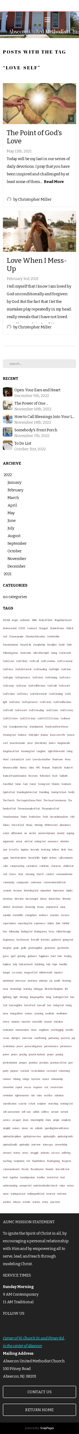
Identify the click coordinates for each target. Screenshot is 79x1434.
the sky (25, 1169)
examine (54, 915)
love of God (29, 1005)
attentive (64, 841)
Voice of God (18, 825)
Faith (69, 644)
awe (5, 849)
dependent (45, 890)
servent (64, 1112)
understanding (10, 1185)
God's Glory (21, 661)
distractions (54, 898)
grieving (21, 956)
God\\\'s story (66, 710)
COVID (21, 628)
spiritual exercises (32, 1136)
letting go (38, 989)
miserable (37, 1021)
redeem (7, 1079)
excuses (65, 915)
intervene (32, 980)
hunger (6, 972)
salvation (59, 1095)
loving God (58, 1005)
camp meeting (17, 866)
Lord (28, 759)
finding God (26, 931)
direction (19, 898)
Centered (32, 628)
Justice (52, 743)
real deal (24, 1071)
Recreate (33, 776)
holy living (39, 964)
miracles (25, 1021)
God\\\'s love (52, 710)
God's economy (64, 661)
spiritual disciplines (12, 1136)
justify (57, 980)
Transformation (10, 817)
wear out (50, 1194)
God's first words (23, 669)
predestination (10, 1062)
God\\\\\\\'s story (27, 718)
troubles (41, 1177)
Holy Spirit (34, 735)
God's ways (8, 685)
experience (39, 923)
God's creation (48, 661)
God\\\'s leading (36, 710)
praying (59, 1054)
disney (43, 898)
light (15, 997)
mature (28, 1013)
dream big (30, 907)
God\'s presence (30, 702)
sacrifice (48, 1095)
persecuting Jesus (33, 1046)
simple (56, 1120)
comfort (50, 874)
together (14, 1177)
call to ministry (65, 858)
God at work (65, 653)
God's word (64, 685)
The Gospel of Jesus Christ (29, 800)
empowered (52, 907)
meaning (38, 1013)
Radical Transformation (14, 776)
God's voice (65, 677)
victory (70, 1185)
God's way (21, 685)
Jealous (44, 735)
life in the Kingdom (54, 989)
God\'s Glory (9, 694)
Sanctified (8, 784)
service (6, 1120)
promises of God (58, 1062)
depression (58, 890)
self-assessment (11, 1112)
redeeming (64, 1071)
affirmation (16, 833)
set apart (16, 1120)
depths (69, 890)
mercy (6, 1021)
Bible (34, 620)
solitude (39, 1128)
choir (20, 874)
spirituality (24, 1144)
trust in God (52, 1177)
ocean (6, 1038)
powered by (39, 1428)
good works (63, 948)
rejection (35, 1079)
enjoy (62, 907)
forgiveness (9, 939)
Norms (23, 767)
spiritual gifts (49, 1136)
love (49, 1005)
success (55, 1153)
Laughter (41, 751)
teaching (7, 1161)
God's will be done (36, 685)
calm (5, 866)
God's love (66, 669)
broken (53, 858)
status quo (48, 1144)
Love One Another (41, 759)
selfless (45, 1112)
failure (51, 923)
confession (35, 882)
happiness (44, 956)
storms (16, 1153)
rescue (27, 1087)
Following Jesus (10, 653)
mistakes (58, 1021)
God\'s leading (56, 694)
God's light (54, 669)
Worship (39, 825)
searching (53, 1103)
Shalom (55, 784)
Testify (71, 792)
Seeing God (43, 784)
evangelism (31, 915)
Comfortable (53, 636)
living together (37, 997)
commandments (64, 874)
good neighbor (35, 948)
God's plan (8, 677)
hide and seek (26, 964)
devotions (7, 898)
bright (45, 858)
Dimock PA (25, 644)
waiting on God (18, 1194)
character (56, 866)
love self (41, 1005)
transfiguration (27, 1177)
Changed (43, 628)
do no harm (17, 907)
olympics (15, 1038)
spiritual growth (65, 1136)
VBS (72, 817)
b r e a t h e (14, 849)
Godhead (65, 718)
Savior (33, 784)
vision (6, 1194)
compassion (22, 882)
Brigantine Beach (63, 620)
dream (40, 907)
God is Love (8, 661)
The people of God (50, 808)
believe (55, 849)
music (34, 1030)
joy (50, 980)
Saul (25, 784)
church (40, 874)
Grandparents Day (18, 726)
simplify (6, 1128)
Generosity (25, 653)
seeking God (66, 1103)
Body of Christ (45, 620)
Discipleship (39, 644)
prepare (23, 1062)
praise (14, 1054)
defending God (31, 890)
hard (53, 956)
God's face (8, 669)
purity (5, 1071)
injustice (58, 972)
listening (24, 997)
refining (17, 1079)
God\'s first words (38, 694)
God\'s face (22, 694)
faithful (65, 923)
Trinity (24, 817)
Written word (50, 825)
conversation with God (54, 882)
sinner (25, 1128)
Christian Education (35, 636)
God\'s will (8, 710)
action (6, 833)
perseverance (51, 1046)
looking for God (60, 997)
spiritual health (10, 1144)
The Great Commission (55, 800)
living (48, 997)
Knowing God (28, 751)
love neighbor (15, 1005)
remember (8, 1087)
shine (48, 1120)
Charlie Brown (57, 628)
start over (36, 1144)
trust (62, 1177)
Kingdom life (64, 743)
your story (55, 1202)
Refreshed (45, 776)
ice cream (17, 972)
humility (63, 964)
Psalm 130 (57, 767)
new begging (57, 1030)
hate (60, 956)
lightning (7, 997)
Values (6, 825)
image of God (30, 972)
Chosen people (16, 636)
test (28, 1161)
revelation (8, 1095)
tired (5, 1177)
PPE (38, 767)
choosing (29, 874)
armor (19, 841)
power (6, 1054)
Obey (31, 767)
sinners (16, 1128)
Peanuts (46, 767)
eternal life (18, 915)
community (8, 882)
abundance (65, 825)
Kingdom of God (11, 751)
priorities (33, 1062)
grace (6, 956)
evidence (43, 915)
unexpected (25, 1185)
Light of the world (56, 751)
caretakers (31, 866)
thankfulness (38, 1161)
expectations (9, 923)
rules (39, 1095)
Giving (54, 653)
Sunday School (58, 792)
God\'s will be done (62, 702)
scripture (41, 1103)
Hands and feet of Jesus (56, 726)
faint (58, 923)
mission (48, 1021)
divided (6, 907)
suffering (66, 1153)
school (31, 1103)
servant (54, 1112)
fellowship (14, 931)
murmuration (22, 1030)
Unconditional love (59, 817)
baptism (25, 849)
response (37, 1087)
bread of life (34, 858)
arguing (70, 833)
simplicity (66, 1120)
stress (25, 1153)
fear (5, 931)
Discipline (52, 644)
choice (12, 874)
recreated (52, 1071)
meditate (49, 1013)
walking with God (35, 1194)
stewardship (61, 1144)
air (25, 833)
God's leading (40, 669)
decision (17, 890)
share (26, 1120)
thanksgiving (53, 1161)
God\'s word (21, 710)
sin (31, 1128)
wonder (26, 1202)
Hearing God (9, 735)
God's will (52, 685)
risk (33, 1095)
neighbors (44, 1030)
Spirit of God (9, 792)
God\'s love (14, 702)
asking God (39, 841)
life (66, 989)
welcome (62, 1194)
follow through (63, 931)
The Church (8, 800)
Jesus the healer (17, 743)
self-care (26, 1112)
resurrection (56, 1087)
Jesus (30, 743)
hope (54, 964)
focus (51, 931)
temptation (19, 1161)
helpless (7, 964)
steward (7, 1153)
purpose (14, 1071)
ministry (16, 1021)
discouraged (32, 898)
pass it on (65, 1038)
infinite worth (45, 972)
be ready (35, 849)
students (45, 1153)
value (62, 1185)
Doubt (62, 644)
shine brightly (36, 1120)
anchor (32, 833)
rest (46, 1087)
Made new (57, 759)
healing (67, 956)
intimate (43, 980)
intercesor (20, 980)
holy (48, 964)
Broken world (9, 628)
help (15, 964)
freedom (45, 939)
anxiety (60, 833)
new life (69, 1030)
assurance (53, 841)
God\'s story (45, 702)
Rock (54, 776)
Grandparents (36, 726)
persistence (66, 1046)
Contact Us (39, 1392)
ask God (28, 841)
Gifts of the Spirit (41, 653)
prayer (50, 1054)
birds (63, 849)
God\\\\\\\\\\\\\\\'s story (48, 718)
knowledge (15, 989)
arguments (8, 841)
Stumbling (44, 792)
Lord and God (17, 759)
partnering (54, 1038)
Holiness (22, 735)
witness (17, 1202)
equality (7, 915)
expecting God (25, 923)
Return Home (39, 1410)
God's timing (51, 677)
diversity (66, 898)
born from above (18, 858)
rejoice (45, 1079)
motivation (8, 1030)
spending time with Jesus (57, 1128)
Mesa (67, 759)
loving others (16, 1013)
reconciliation (37, 1071)
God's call (34, 661)
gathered (56, 939)
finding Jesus (40, 931)
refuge (26, 1079)
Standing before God (27, 792)
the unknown (37, 1169)
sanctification (9, 1103)
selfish (36, 1112)
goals (16, 948)
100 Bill (6, 620)
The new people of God (29, 808)
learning (28, 989)
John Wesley (41, 743)
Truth (45, 817)
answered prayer (46, 833)
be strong (45, 849)
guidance (32, 956)
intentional (8, 980)
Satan (18, 784)
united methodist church (45, 1185)
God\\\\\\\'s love (10, 718)
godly (23, 948)
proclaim (44, 1062)
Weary (29, 825)
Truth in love (35, 817)
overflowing (40, 1038)
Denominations (10, 644)
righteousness (22, 1095)
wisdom (7, 1202)
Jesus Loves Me (57, 735)
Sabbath (63, 776)
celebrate (44, 866)
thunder (49, 1169)
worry (45, 1202)
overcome (27, 1038)
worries (36, 1202)
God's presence (22, 677)
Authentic (25, 620)
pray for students (37, 1054)
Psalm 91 (68, 767)
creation (7, 890)
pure (70, 1062)
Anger (15, 620)
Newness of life (10, 767)
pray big (23, 1054)
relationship (57, 1079)
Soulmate (66, 784)
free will (35, 939)
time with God (62, 1169)
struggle (34, 1153)
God (5, 726)
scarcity (22, 1103)
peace (20, 1046)
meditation (61, 1013)
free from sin (22, 939)
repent (19, 1087)
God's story (37, 677)
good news (49, 948)
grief (13, 956)
